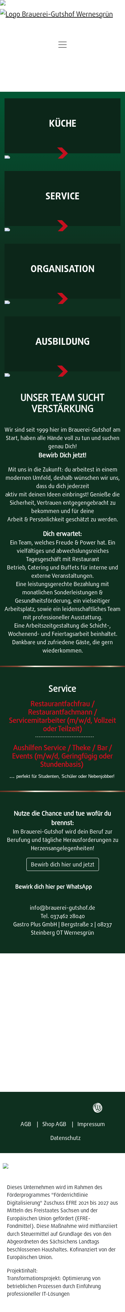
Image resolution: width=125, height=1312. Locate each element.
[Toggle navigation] (62, 44)
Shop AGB (54, 1124)
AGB (25, 1124)
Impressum (91, 1124)
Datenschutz (65, 1137)
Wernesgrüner (97, 1108)
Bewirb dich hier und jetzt (62, 864)
